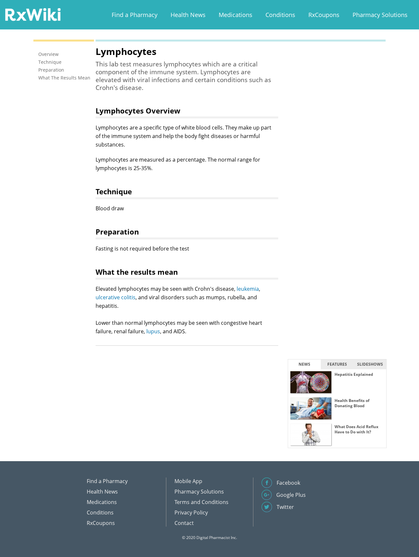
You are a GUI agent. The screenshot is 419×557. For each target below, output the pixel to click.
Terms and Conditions (201, 502)
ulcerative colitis (116, 297)
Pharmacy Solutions (380, 15)
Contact (184, 523)
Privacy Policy (191, 512)
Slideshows (370, 364)
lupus (153, 331)
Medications (235, 15)
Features (337, 364)
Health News (188, 15)
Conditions (280, 15)
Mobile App (188, 481)
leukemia (248, 288)
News (304, 364)
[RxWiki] (33, 14)
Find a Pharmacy (134, 15)
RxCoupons (323, 15)
